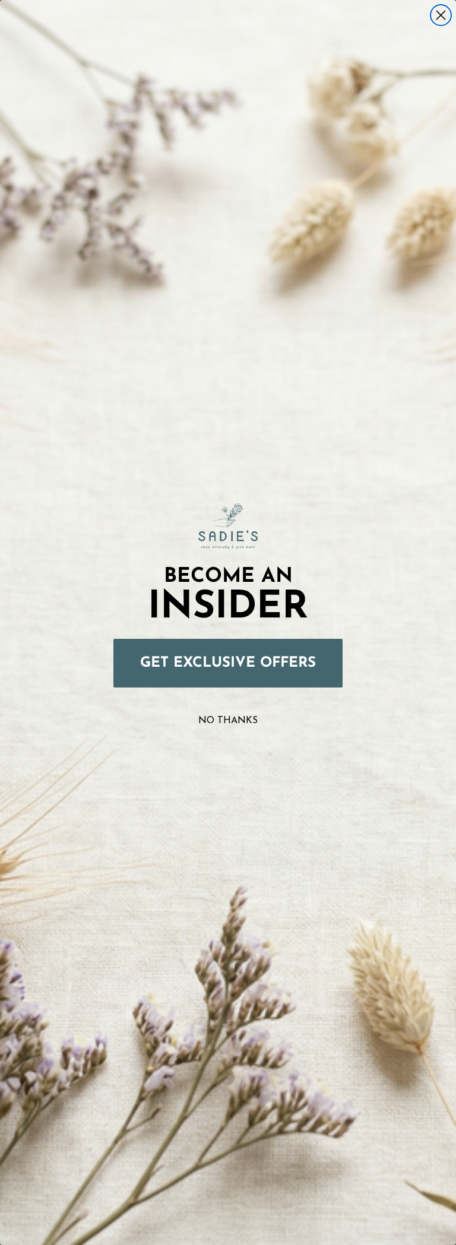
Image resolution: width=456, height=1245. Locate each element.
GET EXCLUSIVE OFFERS (228, 663)
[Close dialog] (440, 15)
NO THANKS (228, 721)
